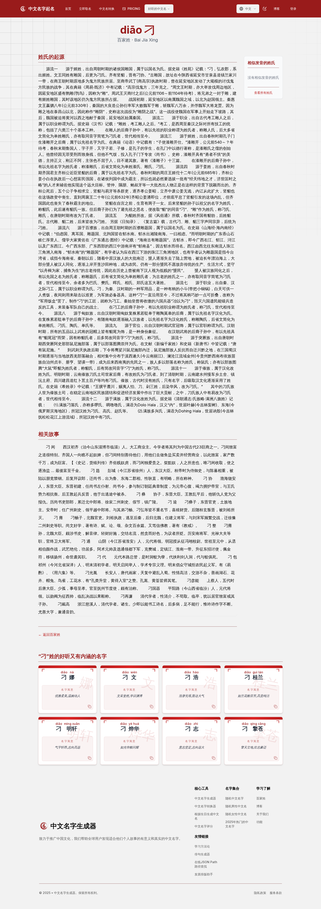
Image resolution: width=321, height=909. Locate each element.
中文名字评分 (204, 826)
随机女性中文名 (236, 814)
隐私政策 (260, 893)
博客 (277, 8)
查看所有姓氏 (263, 92)
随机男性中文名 (236, 806)
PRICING (134, 8)
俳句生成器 (202, 854)
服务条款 (276, 893)
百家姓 (261, 798)
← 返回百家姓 (49, 634)
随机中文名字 (234, 798)
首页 (68, 8)
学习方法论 (202, 846)
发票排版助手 (204, 874)
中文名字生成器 (205, 798)
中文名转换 (106, 8)
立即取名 (85, 8)
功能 (259, 822)
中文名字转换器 (205, 806)
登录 (293, 8)
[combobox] (247, 8)
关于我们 (262, 814)
